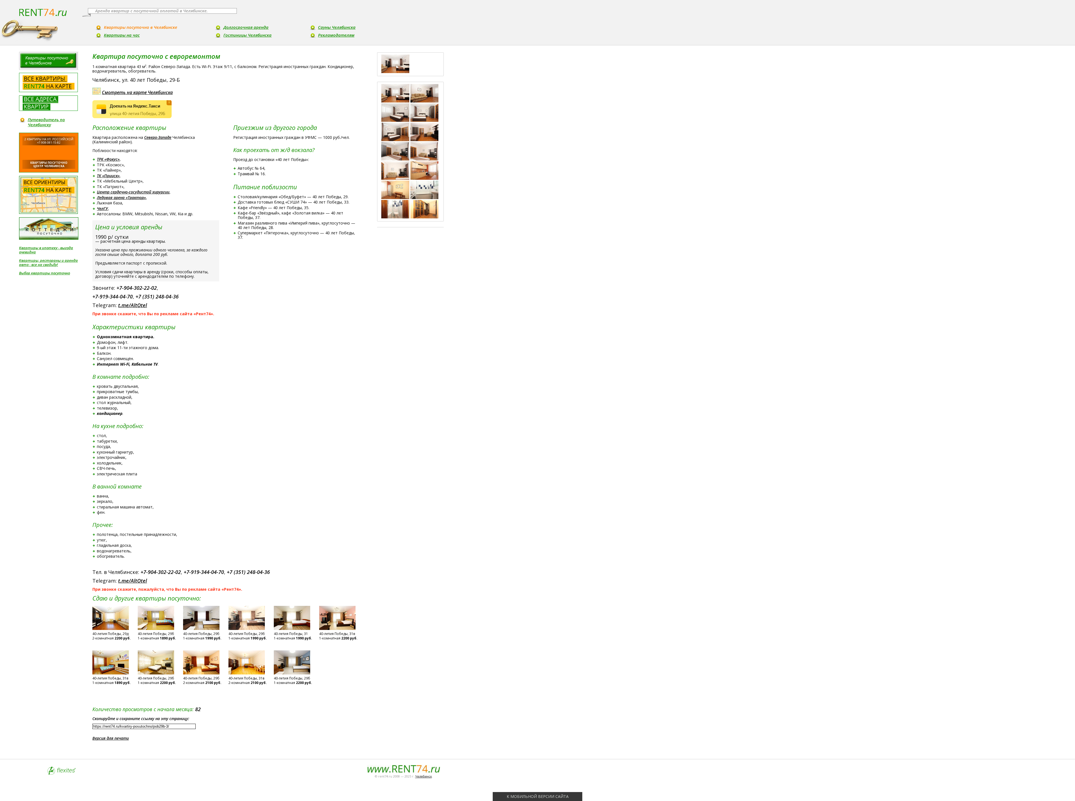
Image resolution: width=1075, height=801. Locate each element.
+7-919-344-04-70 (112, 296)
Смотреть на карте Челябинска (137, 92)
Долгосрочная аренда (245, 27)
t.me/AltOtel (132, 305)
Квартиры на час (122, 35)
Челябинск (423, 776)
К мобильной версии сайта (538, 796)
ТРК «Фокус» (108, 159)
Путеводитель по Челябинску (46, 122)
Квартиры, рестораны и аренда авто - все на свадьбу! (48, 262)
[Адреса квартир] (48, 103)
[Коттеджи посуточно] (48, 228)
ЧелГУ (102, 208)
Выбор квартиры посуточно (44, 273)
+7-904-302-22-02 (136, 287)
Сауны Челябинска (337, 27)
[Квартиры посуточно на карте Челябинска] (48, 82)
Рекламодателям (336, 35)
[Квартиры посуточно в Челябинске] (48, 61)
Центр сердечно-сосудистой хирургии (133, 192)
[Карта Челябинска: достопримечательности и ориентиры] (48, 195)
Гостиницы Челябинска (247, 35)
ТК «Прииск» (108, 175)
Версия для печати (110, 738)
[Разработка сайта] (62, 773)
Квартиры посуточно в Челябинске (140, 27)
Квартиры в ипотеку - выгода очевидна (46, 250)
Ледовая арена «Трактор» (121, 197)
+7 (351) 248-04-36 (157, 296)
